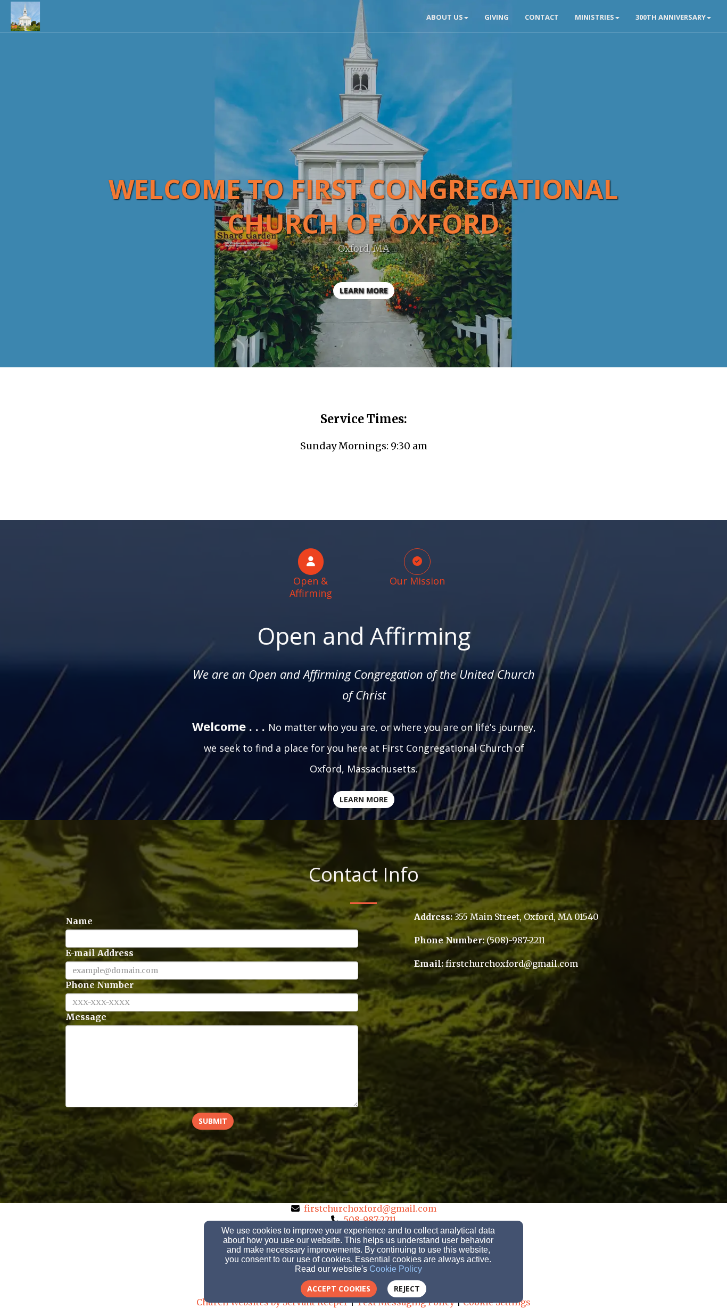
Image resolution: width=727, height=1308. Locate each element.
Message (85, 1016)
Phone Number (99, 985)
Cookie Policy (395, 1268)
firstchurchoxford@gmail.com (370, 1208)
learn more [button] (364, 290)
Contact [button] (542, 17)
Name (79, 921)
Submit (213, 1121)
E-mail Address (99, 953)
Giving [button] (496, 17)
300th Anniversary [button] (670, 17)
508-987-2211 (370, 1219)
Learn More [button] (364, 799)
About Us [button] (444, 17)
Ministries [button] (594, 17)
